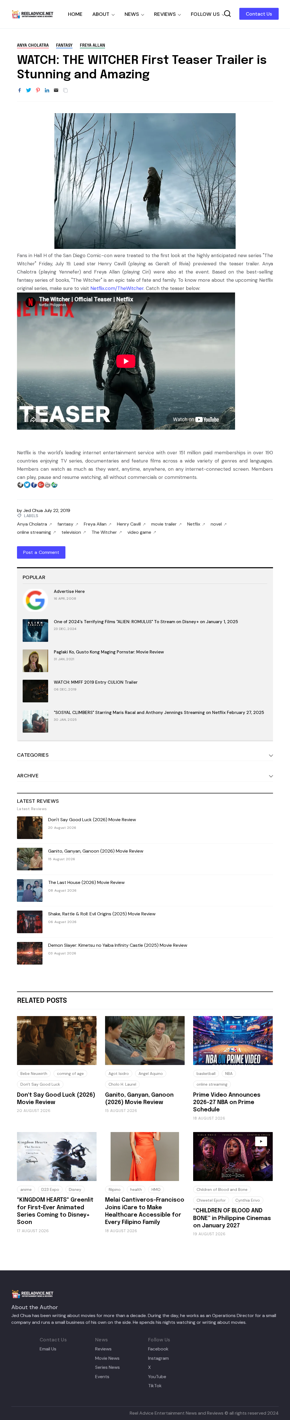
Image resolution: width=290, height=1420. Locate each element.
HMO (156, 1189)
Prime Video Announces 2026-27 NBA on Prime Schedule (227, 1102)
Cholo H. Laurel (122, 1084)
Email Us (48, 1349)
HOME (75, 14)
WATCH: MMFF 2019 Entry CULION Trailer (96, 682)
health (136, 1189)
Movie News (107, 1358)
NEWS (132, 14)
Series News (107, 1367)
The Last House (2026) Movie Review (86, 882)
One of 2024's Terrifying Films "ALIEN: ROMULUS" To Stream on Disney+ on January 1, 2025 (146, 622)
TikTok (155, 1385)
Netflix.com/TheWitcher (117, 288)
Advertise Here (69, 591)
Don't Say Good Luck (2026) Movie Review (92, 820)
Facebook (158, 1349)
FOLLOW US (205, 14)
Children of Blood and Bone (222, 1189)
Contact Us (259, 14)
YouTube (157, 1376)
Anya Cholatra (33, 46)
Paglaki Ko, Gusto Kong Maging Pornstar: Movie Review (109, 652)
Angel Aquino (150, 1073)
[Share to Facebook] (19, 90)
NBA (229, 1073)
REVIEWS (165, 14)
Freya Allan (92, 46)
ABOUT (101, 14)
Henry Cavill (129, 524)
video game (139, 532)
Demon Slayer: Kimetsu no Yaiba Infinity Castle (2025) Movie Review (117, 945)
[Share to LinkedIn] (47, 90)
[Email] (56, 90)
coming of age (70, 1073)
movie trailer (164, 524)
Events (102, 1376)
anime (26, 1189)
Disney (75, 1189)
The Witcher (104, 532)
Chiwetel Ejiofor (211, 1200)
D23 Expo (50, 1189)
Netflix (193, 524)
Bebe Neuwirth (33, 1073)
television (71, 532)
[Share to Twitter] (28, 90)
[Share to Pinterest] (37, 90)
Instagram (158, 1358)
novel (216, 524)
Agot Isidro (118, 1073)
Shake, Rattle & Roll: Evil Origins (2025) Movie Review (101, 914)
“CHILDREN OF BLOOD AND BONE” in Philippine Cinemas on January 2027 (232, 1218)
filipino (114, 1189)
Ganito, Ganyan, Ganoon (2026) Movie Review (95, 851)
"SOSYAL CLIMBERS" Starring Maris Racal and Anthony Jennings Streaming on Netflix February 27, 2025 (159, 712)
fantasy (64, 46)
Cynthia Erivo (247, 1200)
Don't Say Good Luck (40, 1084)
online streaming (34, 532)
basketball (206, 1073)
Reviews (103, 1349)
